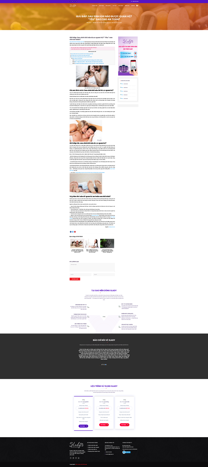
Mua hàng (120, 5)
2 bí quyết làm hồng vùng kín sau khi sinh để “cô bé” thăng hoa (88, 63)
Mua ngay (103, 424)
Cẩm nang (108, 5)
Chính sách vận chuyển (93, 447)
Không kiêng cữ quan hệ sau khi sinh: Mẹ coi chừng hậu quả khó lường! (90, 172)
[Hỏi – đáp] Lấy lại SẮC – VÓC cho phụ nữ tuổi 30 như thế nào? (88, 61)
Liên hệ (132, 5)
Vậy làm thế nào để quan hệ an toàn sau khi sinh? (81, 56)
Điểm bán (127, 5)
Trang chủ (94, 5)
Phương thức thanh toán (94, 451)
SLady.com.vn (112, 226)
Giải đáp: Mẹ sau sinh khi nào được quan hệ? (80, 55)
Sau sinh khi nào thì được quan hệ (77, 41)
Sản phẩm (101, 5)
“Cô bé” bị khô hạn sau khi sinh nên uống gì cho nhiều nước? (87, 60)
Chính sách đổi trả (92, 449)
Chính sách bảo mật (93, 445)
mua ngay (82, 426)
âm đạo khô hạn (95, 215)
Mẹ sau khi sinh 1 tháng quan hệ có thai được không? (84, 47)
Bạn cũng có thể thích (76, 58)
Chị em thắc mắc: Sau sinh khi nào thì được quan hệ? (81, 53)
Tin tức (114, 5)
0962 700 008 (135, 1)
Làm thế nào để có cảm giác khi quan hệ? (81, 49)
